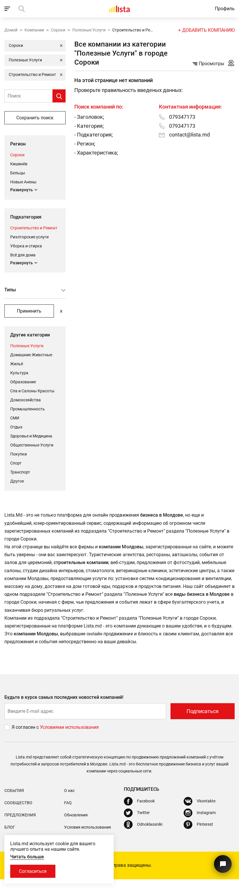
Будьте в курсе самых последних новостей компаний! (64, 697)
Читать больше (27, 856)
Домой (10, 30)
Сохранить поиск (35, 117)
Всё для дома (23, 255)
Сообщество (18, 802)
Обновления (76, 815)
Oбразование (23, 382)
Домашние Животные (31, 354)
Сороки (58, 30)
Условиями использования (69, 727)
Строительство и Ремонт (33, 228)
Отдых (16, 427)
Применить (29, 311)
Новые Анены (23, 182)
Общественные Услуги (31, 445)
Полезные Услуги (89, 30)
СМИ (14, 418)
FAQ (68, 802)
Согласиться (33, 871)
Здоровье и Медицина (31, 436)
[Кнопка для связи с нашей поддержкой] (223, 864)
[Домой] (119, 8)
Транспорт (20, 472)
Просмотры (211, 63)
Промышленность (27, 409)
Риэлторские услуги (29, 237)
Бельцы (17, 173)
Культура (19, 373)
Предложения (20, 815)
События (14, 790)
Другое (17, 481)
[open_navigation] (8, 8)
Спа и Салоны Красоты (32, 391)
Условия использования (87, 827)
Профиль (225, 8)
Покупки (18, 454)
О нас (69, 790)
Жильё (16, 363)
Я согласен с (26, 727)
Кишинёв (18, 164)
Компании (34, 30)
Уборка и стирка (26, 246)
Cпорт (16, 463)
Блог (9, 827)
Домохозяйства (25, 400)
